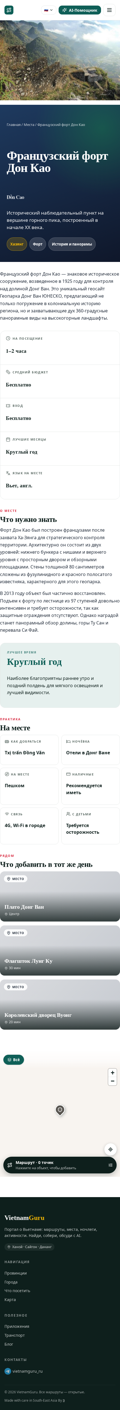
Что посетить (17, 1290)
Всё (16, 1059)
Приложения (16, 1326)
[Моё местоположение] (110, 1149)
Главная (14, 124)
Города (11, 1282)
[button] (60, 1110)
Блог (8, 1344)
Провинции (15, 1273)
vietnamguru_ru (28, 1371)
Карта (10, 1299)
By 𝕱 (61, 1400)
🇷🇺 (46, 10)
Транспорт (14, 1335)
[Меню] (109, 10)
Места (29, 124)
